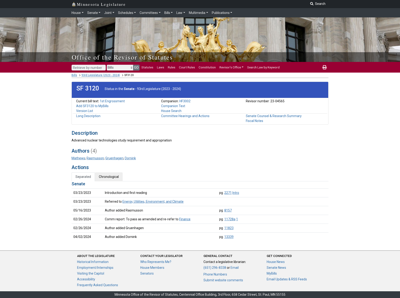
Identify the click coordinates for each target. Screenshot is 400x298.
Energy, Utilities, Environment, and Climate (153, 201)
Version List (84, 111)
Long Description (88, 116)
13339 (229, 237)
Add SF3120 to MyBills (92, 106)
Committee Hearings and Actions (185, 116)
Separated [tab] (83, 177)
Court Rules (187, 67)
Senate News (276, 267)
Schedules (125, 13)
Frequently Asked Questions (97, 285)
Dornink (130, 158)
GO (136, 67)
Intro (235, 193)
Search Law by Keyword (263, 67)
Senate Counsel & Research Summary (274, 116)
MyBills (272, 273)
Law (179, 13)
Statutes (147, 67)
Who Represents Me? (155, 262)
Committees (149, 13)
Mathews (78, 158)
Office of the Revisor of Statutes (122, 57)
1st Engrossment (112, 101)
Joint (108, 13)
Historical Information (93, 262)
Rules (171, 67)
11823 (229, 228)
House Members (152, 267)
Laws (160, 67)
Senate (92, 13)
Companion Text (173, 106)
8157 (228, 210)
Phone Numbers (215, 274)
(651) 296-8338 (214, 267)
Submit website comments (223, 280)
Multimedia (197, 13)
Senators (147, 273)
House (76, 13)
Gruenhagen (114, 158)
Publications (221, 13)
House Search (171, 111)
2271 (228, 193)
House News (276, 262)
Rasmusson (95, 158)
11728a (229, 219)
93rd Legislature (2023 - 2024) (100, 75)
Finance (185, 219)
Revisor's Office (230, 67)
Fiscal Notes (254, 121)
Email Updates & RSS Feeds (287, 279)
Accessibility (86, 279)
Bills (167, 13)
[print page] (324, 67)
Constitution (207, 67)
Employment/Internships (95, 267)
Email (235, 267)
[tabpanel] (200, 211)
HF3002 (185, 101)
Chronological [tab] (109, 177)
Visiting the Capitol (90, 273)
